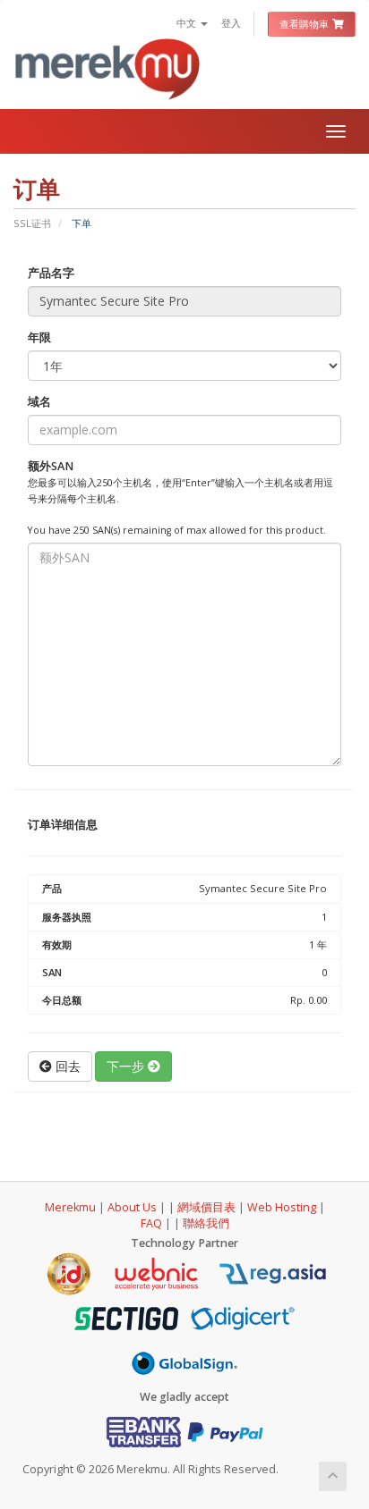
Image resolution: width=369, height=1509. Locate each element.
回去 (66, 1066)
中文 (187, 23)
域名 (39, 401)
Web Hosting (281, 1207)
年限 (39, 337)
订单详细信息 (63, 824)
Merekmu (70, 1207)
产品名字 (51, 273)
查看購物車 (305, 23)
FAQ (153, 1223)
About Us (132, 1207)
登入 (231, 23)
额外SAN (180, 498)
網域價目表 (206, 1207)
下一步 (127, 1066)
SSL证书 (32, 223)
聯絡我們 (206, 1223)
